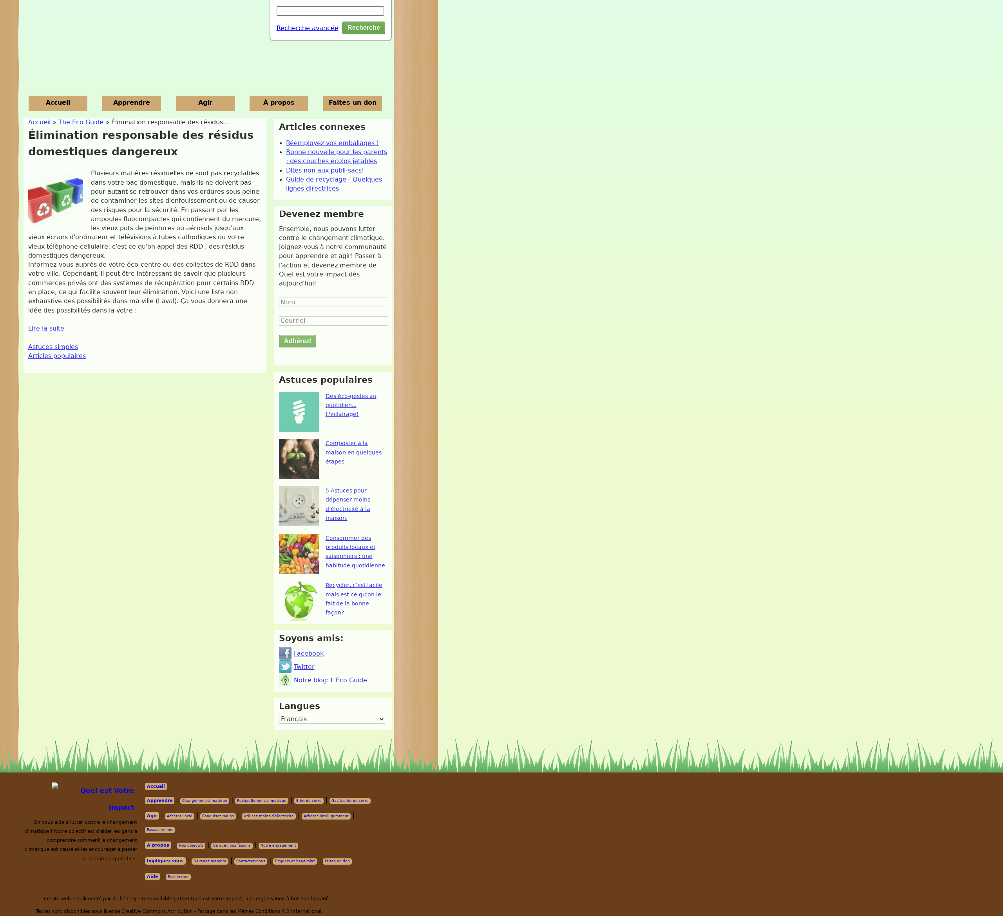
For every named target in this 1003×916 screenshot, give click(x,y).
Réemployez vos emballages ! (332, 143)
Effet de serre (309, 801)
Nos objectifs (191, 845)
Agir (205, 102)
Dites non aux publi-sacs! (325, 170)
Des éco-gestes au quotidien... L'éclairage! (351, 405)
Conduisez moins (218, 816)
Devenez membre (210, 861)
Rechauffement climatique (261, 801)
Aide (152, 876)
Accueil (58, 102)
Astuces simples (53, 347)
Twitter (304, 667)
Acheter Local (179, 816)
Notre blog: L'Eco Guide (330, 680)
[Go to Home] (96, 799)
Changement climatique (204, 801)
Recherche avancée (308, 27)
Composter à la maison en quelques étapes (354, 452)
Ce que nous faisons (232, 845)
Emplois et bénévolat (295, 861)
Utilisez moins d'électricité (269, 816)
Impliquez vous (165, 860)
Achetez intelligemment (326, 816)
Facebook (309, 653)
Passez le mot (160, 830)
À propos (279, 102)
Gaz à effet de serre (350, 801)
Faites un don (353, 102)
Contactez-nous (250, 861)
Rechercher (178, 877)
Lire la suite (46, 328)
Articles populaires (57, 356)
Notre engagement (278, 845)
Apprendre (131, 102)
